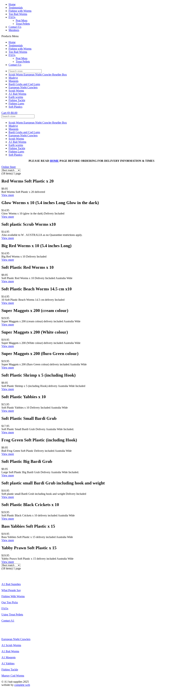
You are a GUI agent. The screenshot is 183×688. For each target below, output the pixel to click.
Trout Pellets (23, 23)
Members (14, 30)
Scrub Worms (16, 90)
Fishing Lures (16, 103)
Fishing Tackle (17, 100)
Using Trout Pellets (12, 614)
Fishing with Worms (20, 10)
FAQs (12, 17)
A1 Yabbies (7, 663)
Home (12, 4)
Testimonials (16, 7)
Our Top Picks (9, 602)
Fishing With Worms (13, 596)
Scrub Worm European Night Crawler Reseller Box (38, 74)
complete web (22, 684)
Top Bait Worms (18, 14)
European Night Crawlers (23, 87)
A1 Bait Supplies (11, 584)
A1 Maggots (8, 657)
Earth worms (16, 97)
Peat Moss (21, 20)
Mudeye (13, 77)
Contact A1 (7, 620)
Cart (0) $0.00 (9, 112)
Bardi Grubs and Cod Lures (24, 84)
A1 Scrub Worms (11, 645)
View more (7, 195)
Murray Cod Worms (12, 675)
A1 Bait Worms (17, 93)
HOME (54, 160)
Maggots (13, 80)
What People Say (11, 590)
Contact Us (15, 26)
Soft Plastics (15, 106)
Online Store (8, 166)
